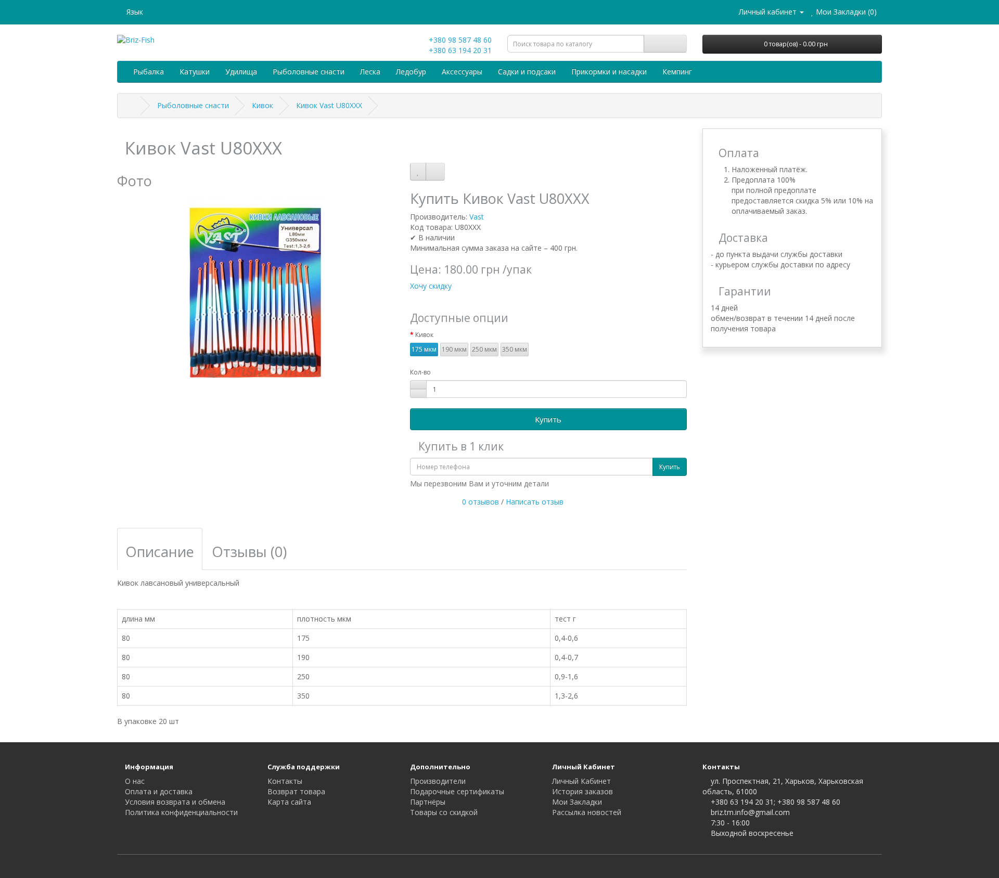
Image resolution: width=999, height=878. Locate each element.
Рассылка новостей (586, 812)
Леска (370, 71)
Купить (548, 419)
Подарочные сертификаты (457, 791)
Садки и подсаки (527, 71)
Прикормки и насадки (609, 71)
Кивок (262, 105)
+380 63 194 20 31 (459, 50)
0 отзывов (480, 502)
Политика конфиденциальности (181, 812)
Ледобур (411, 71)
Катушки (195, 71)
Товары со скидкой (444, 812)
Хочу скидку (431, 286)
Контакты (284, 781)
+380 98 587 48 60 (459, 40)
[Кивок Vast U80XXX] (255, 287)
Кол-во (420, 372)
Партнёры (427, 802)
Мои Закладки (577, 802)
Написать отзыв (534, 502)
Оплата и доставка (159, 791)
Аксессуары (462, 71)
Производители (438, 781)
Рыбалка (148, 71)
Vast (476, 217)
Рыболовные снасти (308, 71)
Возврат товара (296, 791)
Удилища (241, 71)
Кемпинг (677, 71)
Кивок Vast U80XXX (329, 105)
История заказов (582, 791)
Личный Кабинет (581, 781)
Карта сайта (289, 802)
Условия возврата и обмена (175, 802)
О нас (135, 781)
